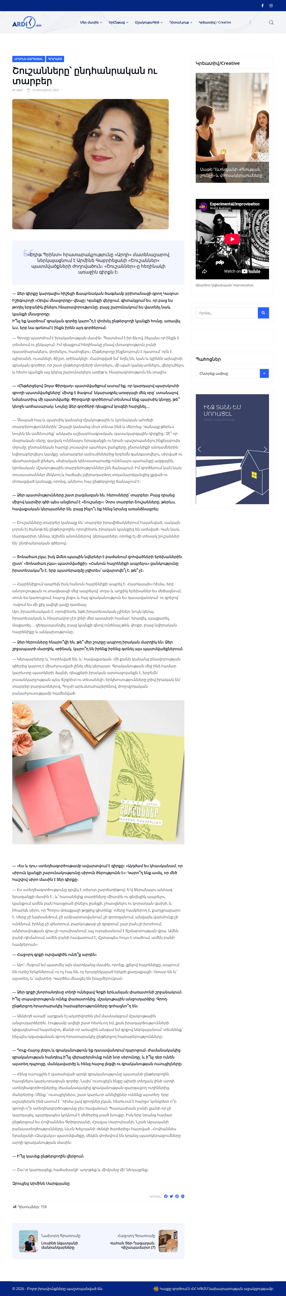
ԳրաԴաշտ (55, 59)
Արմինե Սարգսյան (29, 59)
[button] (199, 127)
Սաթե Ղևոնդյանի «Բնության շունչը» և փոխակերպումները (231, 172)
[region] (232, 128)
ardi (19, 90)
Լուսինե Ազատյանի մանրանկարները (59, 1245)
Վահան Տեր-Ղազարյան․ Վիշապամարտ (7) (132, 1245)
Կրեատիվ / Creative (215, 22)
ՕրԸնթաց (117, 22)
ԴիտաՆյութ (179, 22)
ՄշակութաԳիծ (147, 22)
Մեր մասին (89, 22)
